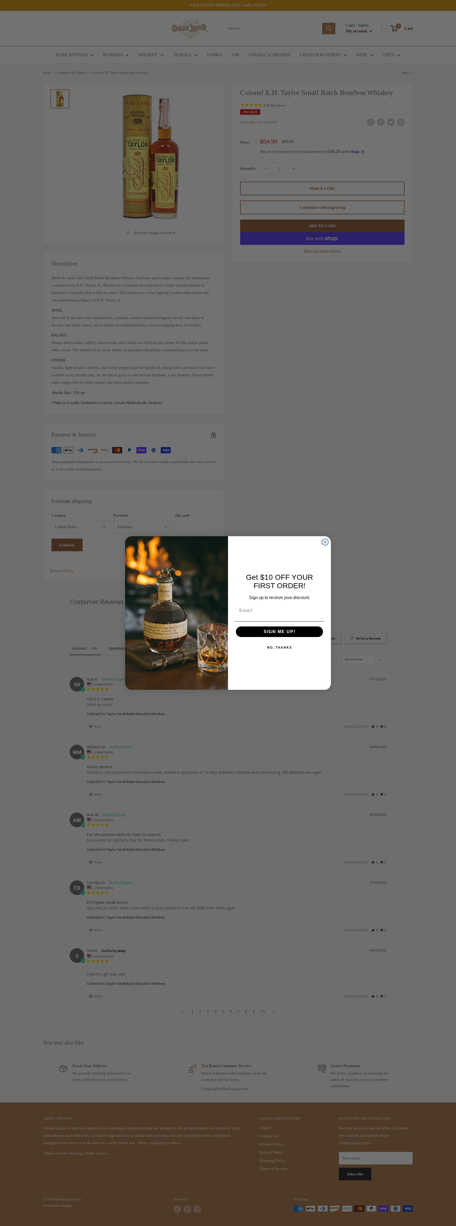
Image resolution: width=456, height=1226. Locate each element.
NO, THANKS (279, 647)
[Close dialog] (325, 542)
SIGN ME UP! (280, 631)
